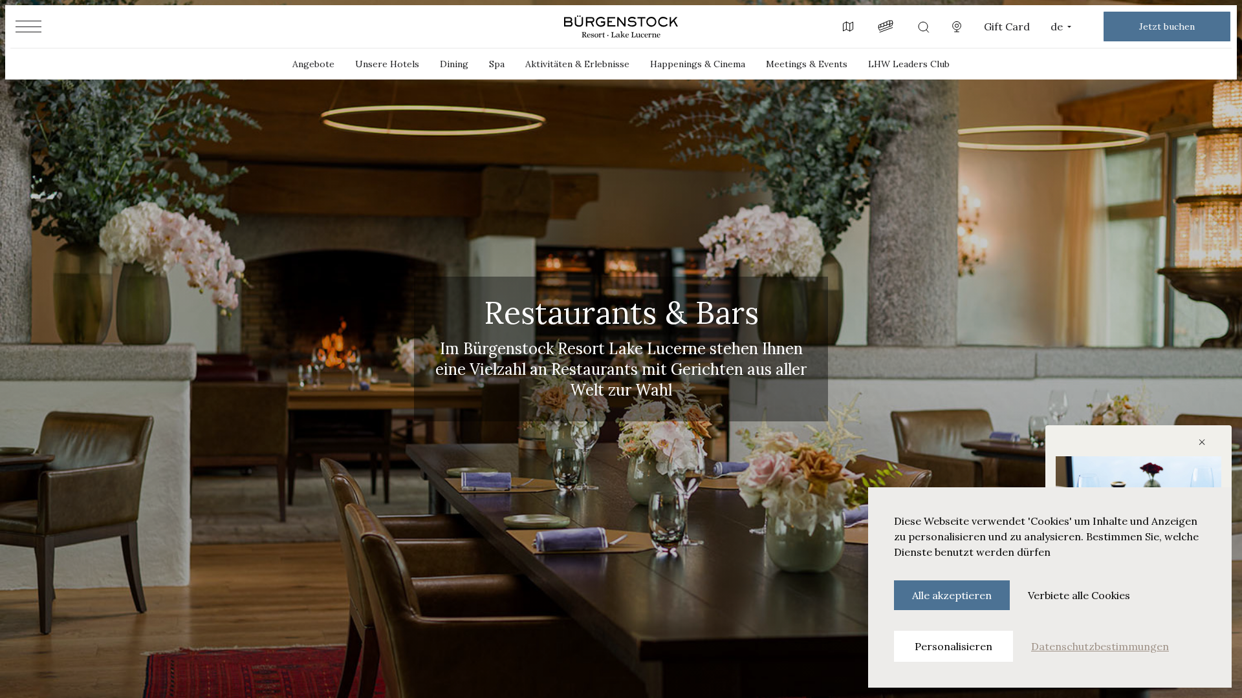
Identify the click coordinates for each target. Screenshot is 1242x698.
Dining (454, 64)
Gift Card (1007, 26)
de (1057, 26)
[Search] (923, 26)
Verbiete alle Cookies (1079, 595)
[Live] (956, 26)
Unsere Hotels (387, 64)
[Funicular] (885, 26)
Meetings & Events (806, 64)
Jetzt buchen (1167, 26)
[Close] (1200, 441)
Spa (497, 64)
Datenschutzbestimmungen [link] (1100, 646)
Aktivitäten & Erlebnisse (577, 64)
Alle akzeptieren (952, 595)
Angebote (313, 64)
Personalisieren (953, 646)
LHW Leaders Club (909, 64)
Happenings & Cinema (697, 64)
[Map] (848, 26)
